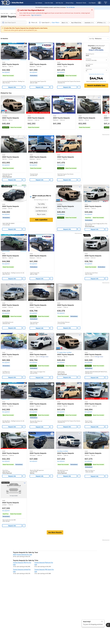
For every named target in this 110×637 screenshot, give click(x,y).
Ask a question (41, 220)
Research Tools (81, 3)
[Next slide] (106, 112)
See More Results (55, 532)
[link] (34, 76)
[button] (99, 3)
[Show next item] (78, 193)
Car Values (38, 3)
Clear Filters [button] (55, 22)
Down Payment (89, 64)
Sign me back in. (36, 15)
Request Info (12, 87)
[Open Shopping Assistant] (108, 625)
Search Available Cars (96, 85)
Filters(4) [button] (34, 22)
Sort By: (91, 38)
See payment (6, 72)
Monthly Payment (90, 53)
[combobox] (14, 22)
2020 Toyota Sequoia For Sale (22, 554)
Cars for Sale (49, 3)
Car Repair (92, 3)
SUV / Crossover (15, 13)
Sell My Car (59, 3)
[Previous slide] (3, 112)
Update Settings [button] (103, 81)
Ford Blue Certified (62, 451)
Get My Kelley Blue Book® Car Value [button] (96, 74)
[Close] (102, 621)
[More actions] (24, 87)
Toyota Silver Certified (65, 352)
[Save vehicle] (24, 44)
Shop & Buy (69, 3)
